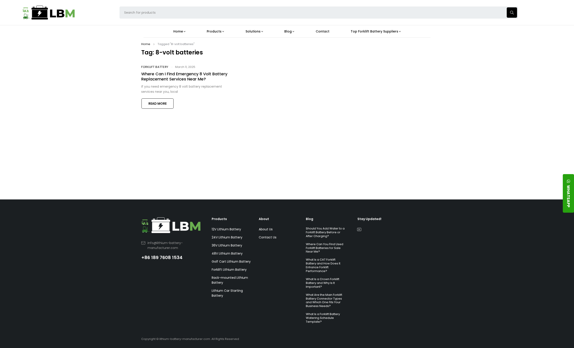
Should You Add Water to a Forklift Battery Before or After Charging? (325, 232)
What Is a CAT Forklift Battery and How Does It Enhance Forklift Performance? (323, 265)
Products (219, 219)
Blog (309, 219)
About (264, 219)
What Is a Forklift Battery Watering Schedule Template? (323, 318)
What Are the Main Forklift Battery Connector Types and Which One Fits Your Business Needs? (324, 300)
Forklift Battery (154, 67)
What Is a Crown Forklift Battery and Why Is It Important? (322, 283)
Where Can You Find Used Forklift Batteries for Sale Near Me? (324, 248)
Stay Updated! (369, 219)
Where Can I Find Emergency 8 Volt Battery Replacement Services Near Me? (184, 76)
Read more (157, 103)
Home (145, 44)
